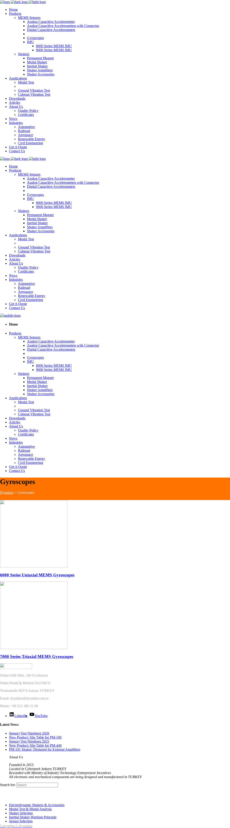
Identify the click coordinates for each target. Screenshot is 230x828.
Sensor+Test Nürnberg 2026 (29, 733)
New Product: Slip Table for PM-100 (35, 737)
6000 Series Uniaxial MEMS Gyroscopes (37, 575)
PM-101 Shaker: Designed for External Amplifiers (44, 749)
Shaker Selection (21, 813)
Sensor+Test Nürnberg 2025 (29, 741)
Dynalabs (6, 492)
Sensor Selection (21, 821)
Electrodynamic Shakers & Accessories (36, 805)
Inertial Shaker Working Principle (32, 817)
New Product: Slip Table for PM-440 (35, 745)
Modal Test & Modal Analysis (30, 809)
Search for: (7, 785)
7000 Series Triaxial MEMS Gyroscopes (36, 656)
